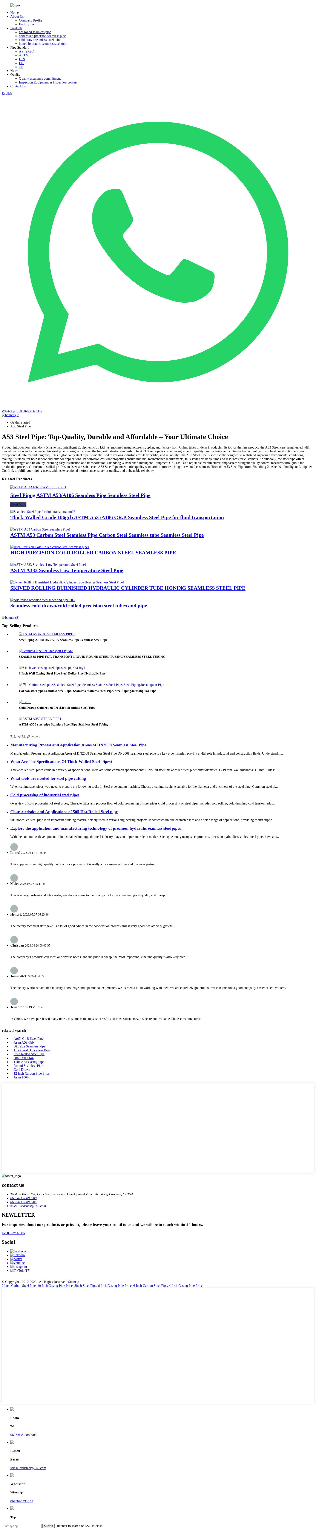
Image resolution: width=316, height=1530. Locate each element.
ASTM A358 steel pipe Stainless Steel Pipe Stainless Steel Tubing (63, 724)
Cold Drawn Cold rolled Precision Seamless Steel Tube (57, 707)
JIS (21, 67)
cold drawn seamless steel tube (39, 40)
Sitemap (73, 1282)
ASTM (24, 55)
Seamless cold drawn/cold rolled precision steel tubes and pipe (78, 605)
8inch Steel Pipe (85, 1285)
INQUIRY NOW (13, 1233)
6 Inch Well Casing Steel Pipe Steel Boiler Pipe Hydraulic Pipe (62, 673)
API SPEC (26, 51)
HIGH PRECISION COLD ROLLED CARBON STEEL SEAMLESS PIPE (93, 552)
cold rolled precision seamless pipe (42, 36)
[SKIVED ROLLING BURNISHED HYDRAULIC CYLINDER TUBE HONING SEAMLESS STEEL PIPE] (67, 582)
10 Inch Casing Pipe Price (55, 1285)
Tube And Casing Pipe (29, 1062)
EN (21, 63)
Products (16, 28)
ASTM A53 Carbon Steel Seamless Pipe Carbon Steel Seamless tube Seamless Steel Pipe (107, 535)
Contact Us (18, 86)
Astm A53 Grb (24, 1042)
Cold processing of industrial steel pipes (44, 795)
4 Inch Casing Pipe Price (185, 1285)
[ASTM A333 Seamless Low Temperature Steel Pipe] (48, 564)
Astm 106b (21, 1077)
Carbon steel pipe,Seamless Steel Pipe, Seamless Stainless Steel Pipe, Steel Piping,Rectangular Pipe (87, 691)
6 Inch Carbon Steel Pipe (150, 1285)
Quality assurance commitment (40, 78)
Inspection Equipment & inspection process (48, 82)
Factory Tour (28, 24)
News (14, 71)
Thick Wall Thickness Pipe (32, 1050)
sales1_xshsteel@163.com (28, 1468)
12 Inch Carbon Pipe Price (31, 1073)
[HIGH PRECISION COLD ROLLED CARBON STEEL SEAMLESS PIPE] (49, 547)
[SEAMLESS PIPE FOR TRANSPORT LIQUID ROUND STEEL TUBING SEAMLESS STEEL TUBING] (46, 651)
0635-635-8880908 (23, 1435)
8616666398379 (21, 1501)
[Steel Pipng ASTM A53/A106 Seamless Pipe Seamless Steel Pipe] (38, 487)
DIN (22, 59)
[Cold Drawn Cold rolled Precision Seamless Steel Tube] (25, 702)
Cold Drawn (22, 1069)
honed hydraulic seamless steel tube (43, 43)
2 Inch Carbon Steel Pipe (19, 1285)
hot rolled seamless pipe (35, 32)
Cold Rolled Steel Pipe (29, 1054)
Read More (18, 504)
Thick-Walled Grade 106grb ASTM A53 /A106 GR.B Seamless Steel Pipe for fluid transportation (117, 517)
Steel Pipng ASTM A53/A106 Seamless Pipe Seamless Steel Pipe (80, 495)
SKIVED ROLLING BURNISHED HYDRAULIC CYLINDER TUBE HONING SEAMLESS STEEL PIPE (127, 588)
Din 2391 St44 (24, 1058)
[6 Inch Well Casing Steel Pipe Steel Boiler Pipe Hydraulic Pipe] (52, 668)
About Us (17, 16)
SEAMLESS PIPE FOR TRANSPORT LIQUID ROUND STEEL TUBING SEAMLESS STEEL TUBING (92, 656)
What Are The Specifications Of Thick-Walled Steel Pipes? (61, 761)
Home (14, 12)
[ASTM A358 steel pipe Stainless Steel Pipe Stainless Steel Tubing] (40, 719)
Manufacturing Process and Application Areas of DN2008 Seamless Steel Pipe (78, 745)
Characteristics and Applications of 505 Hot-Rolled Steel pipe (64, 811)
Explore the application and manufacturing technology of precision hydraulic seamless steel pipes (95, 828)
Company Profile (30, 20)
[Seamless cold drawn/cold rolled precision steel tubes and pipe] (42, 600)
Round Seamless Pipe (28, 1065)
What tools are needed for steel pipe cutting (48, 778)
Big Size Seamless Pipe (29, 1046)
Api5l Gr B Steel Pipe (28, 1038)
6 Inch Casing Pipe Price (115, 1285)
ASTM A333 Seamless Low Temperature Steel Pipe (66, 570)
